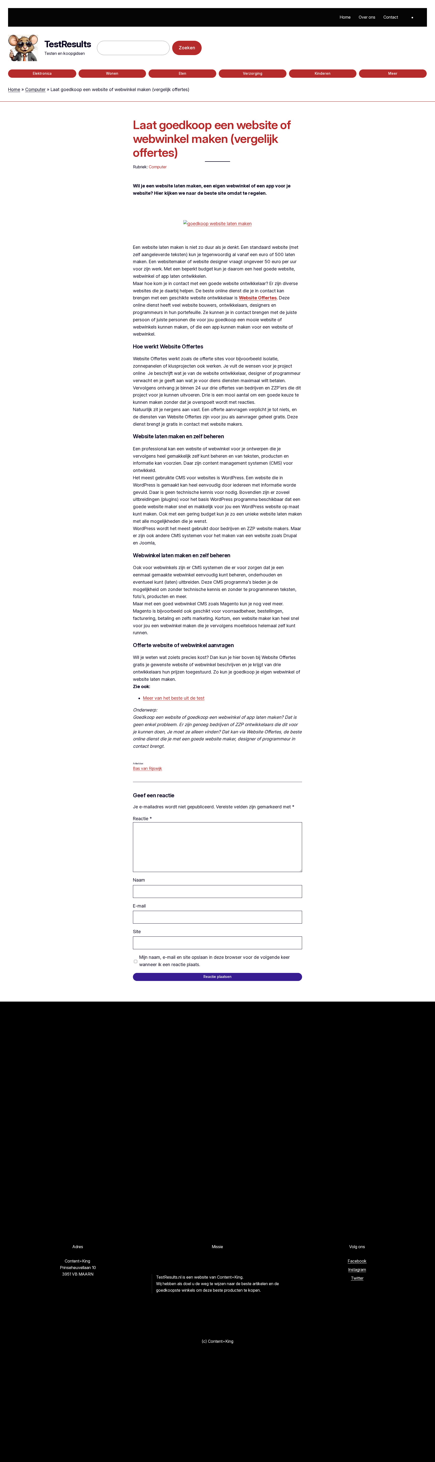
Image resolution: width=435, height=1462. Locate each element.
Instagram (357, 1269)
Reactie (142, 818)
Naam (139, 880)
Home (14, 89)
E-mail (139, 905)
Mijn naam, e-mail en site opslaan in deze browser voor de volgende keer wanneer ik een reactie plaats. (214, 961)
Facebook (357, 1260)
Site (137, 931)
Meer (392, 73)
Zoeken (187, 47)
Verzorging (252, 73)
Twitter (357, 1278)
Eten (182, 73)
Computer (35, 89)
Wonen (112, 73)
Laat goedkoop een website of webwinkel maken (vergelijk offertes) (212, 139)
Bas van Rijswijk (147, 768)
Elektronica (42, 73)
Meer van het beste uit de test (173, 698)
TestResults (67, 44)
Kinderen (323, 73)
